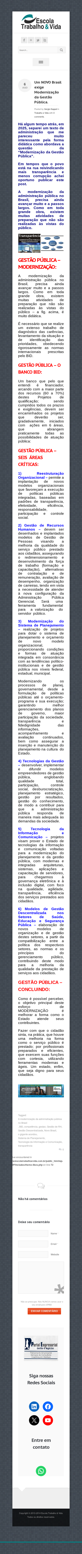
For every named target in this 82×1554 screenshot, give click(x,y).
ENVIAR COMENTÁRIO (44, 1311)
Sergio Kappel (50, 108)
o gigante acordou (27, 1134)
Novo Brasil (50, 1130)
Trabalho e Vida (41, 112)
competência (31, 1126)
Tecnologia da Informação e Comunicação (40, 1141)
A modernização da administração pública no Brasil (40, 1120)
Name (54, 1233)
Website (55, 1254)
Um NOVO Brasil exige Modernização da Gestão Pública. (47, 92)
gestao (42, 1126)
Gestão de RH (54, 1126)
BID (21, 1126)
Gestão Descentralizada (30, 1130)
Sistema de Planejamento (31, 1138)
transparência (25, 1145)
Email (54, 1243)
